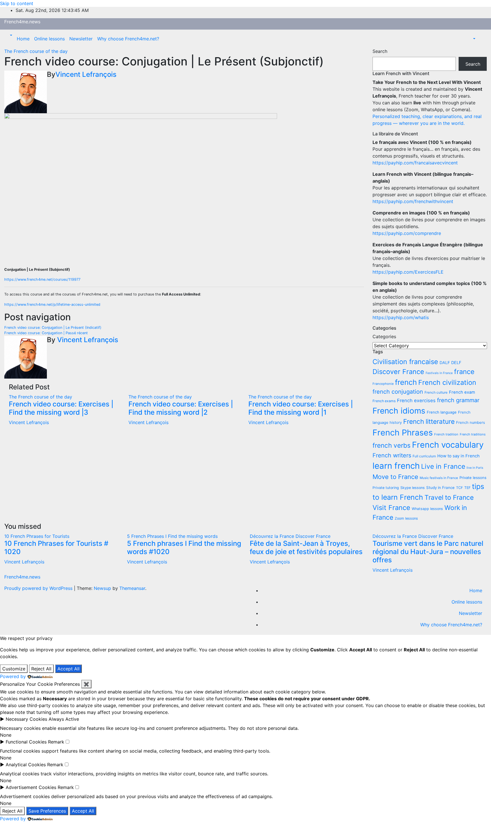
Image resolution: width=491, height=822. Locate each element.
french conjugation (398, 391)
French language (442, 412)
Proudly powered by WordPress (39, 588)
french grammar (458, 400)
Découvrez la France (273, 536)
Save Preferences (47, 811)
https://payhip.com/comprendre (407, 233)
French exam (462, 392)
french (406, 382)
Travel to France (449, 497)
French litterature (429, 422)
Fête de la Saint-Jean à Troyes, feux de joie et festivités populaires (306, 547)
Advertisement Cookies (31, 787)
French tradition (446, 434)
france (464, 371)
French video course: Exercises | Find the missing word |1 (300, 408)
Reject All (41, 669)
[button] (10, 35)
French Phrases (403, 432)
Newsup (102, 588)
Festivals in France (439, 373)
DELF (456, 362)
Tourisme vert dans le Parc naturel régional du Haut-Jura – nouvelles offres (428, 551)
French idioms (399, 411)
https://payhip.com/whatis (401, 317)
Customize (13, 669)
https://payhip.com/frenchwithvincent (413, 201)
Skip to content (16, 3)
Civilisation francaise (405, 362)
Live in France (443, 466)
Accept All (68, 669)
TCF (459, 488)
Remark (56, 742)
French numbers (470, 422)
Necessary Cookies (26, 719)
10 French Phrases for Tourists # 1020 (56, 547)
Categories (384, 336)
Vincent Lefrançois (85, 74)
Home (23, 39)
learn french (396, 466)
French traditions (473, 434)
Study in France (440, 487)
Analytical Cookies (26, 764)
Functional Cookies (26, 742)
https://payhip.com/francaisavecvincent (415, 163)
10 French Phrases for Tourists (36, 536)
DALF (445, 362)
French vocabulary (448, 445)
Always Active (64, 719)
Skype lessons (412, 488)
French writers (392, 455)
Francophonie (383, 384)
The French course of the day (36, 51)
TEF (467, 488)
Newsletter (81, 39)
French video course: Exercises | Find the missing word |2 (180, 408)
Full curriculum (424, 456)
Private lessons (472, 477)
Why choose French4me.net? (128, 39)
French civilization (447, 382)
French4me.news (22, 21)
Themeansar (132, 588)
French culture (436, 392)
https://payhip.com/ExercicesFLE (408, 272)
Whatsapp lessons (427, 509)
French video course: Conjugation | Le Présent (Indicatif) (52, 327)
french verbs (392, 445)
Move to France (395, 476)
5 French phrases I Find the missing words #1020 (184, 547)
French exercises (416, 400)
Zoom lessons (406, 518)
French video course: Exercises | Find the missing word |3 (61, 408)
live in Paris (475, 468)
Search (380, 51)
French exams (384, 401)
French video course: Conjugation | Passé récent (46, 333)
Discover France (398, 371)
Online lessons (49, 39)
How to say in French (458, 455)
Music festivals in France (439, 478)
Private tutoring (386, 488)
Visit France (391, 507)
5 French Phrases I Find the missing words (172, 536)
